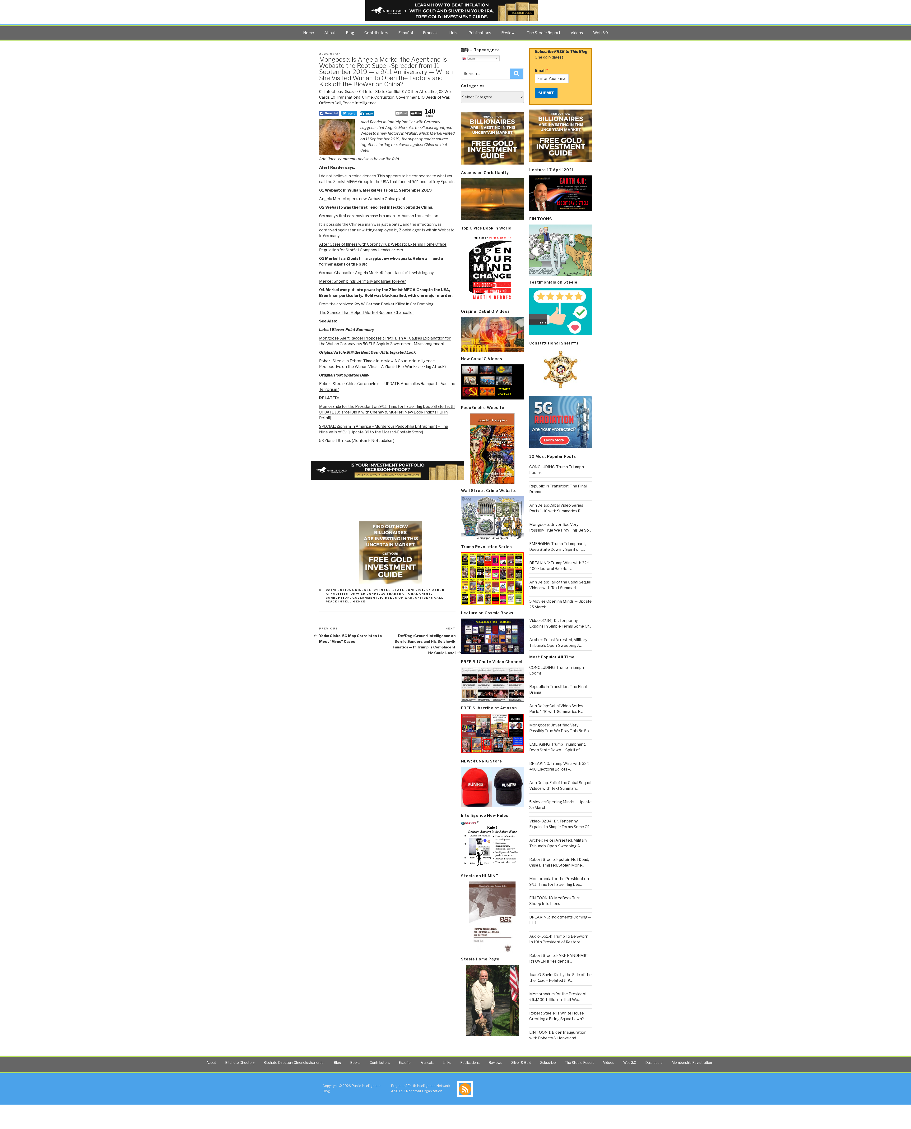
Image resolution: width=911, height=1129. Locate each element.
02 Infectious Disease (338, 91)
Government (407, 97)
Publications (480, 33)
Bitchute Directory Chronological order (294, 1062)
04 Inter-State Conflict (380, 91)
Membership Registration (692, 1062)
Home (308, 33)
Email (541, 70)
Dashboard (654, 1062)
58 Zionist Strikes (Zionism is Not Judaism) (356, 440)
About (330, 33)
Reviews (508, 33)
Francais (430, 33)
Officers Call (330, 103)
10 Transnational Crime (352, 97)
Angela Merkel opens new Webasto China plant (362, 199)
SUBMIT (546, 93)
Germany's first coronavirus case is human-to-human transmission (378, 216)
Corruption (384, 97)
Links (453, 33)
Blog (350, 33)
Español (405, 33)
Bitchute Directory (240, 1062)
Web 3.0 (600, 33)
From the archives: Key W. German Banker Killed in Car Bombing (376, 304)
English (471, 58)
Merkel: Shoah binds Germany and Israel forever (362, 281)
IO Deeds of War (435, 97)
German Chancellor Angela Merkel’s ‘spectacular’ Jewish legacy (376, 273)
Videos (577, 33)
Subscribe (548, 1062)
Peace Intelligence (360, 103)
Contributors (376, 33)
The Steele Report (543, 33)
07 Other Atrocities (419, 91)
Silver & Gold (521, 1062)
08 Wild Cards (365, 593)
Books (355, 1062)
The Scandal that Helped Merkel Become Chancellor (366, 312)
